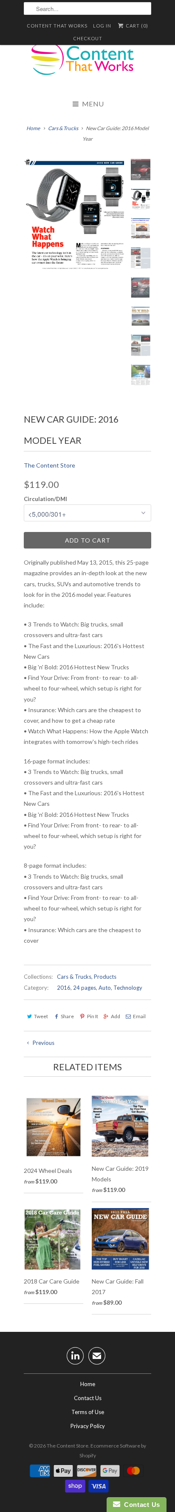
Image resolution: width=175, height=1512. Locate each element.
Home (87, 1384)
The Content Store (49, 465)
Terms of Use (87, 1412)
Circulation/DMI (45, 499)
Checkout (87, 38)
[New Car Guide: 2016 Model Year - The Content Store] (75, 214)
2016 (64, 987)
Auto (105, 987)
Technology (127, 987)
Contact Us (88, 1398)
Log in (102, 25)
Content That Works (57, 25)
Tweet (41, 1016)
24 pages (84, 987)
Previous (42, 1042)
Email (139, 1016)
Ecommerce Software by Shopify (113, 1450)
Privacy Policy (88, 1426)
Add (115, 1016)
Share (67, 1016)
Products (105, 976)
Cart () (136, 25)
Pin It (92, 1016)
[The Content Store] (87, 63)
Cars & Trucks (74, 976)
